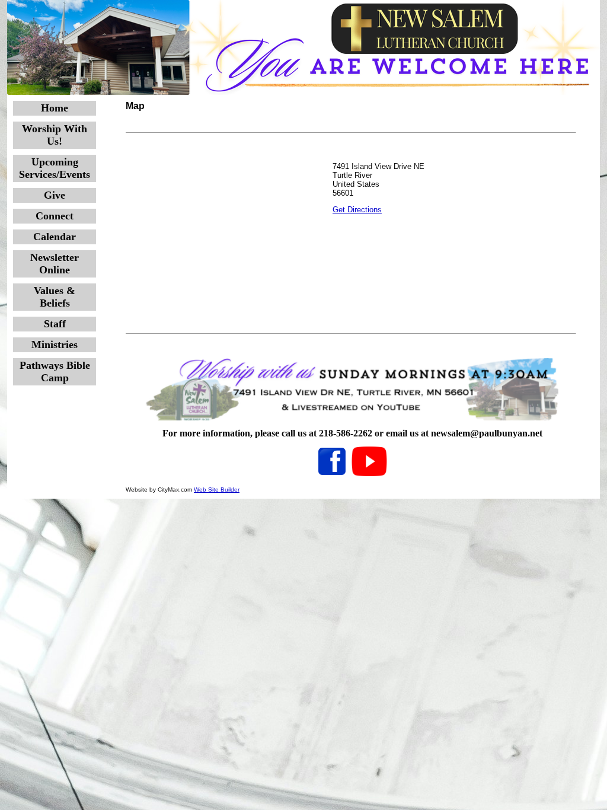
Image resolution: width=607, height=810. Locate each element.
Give (54, 195)
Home (54, 108)
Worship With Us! (54, 135)
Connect (55, 216)
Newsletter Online (54, 263)
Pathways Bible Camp (55, 371)
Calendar (54, 237)
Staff (55, 324)
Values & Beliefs (54, 297)
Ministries (54, 344)
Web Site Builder (216, 489)
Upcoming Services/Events (54, 168)
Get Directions (357, 209)
